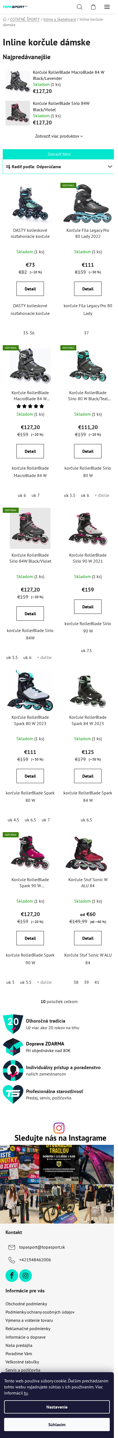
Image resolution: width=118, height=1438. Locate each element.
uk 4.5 (12, 813)
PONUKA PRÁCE (20, 1368)
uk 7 (34, 492)
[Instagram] (25, 1265)
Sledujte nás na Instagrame (58, 1130)
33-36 (27, 331)
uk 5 (9, 974)
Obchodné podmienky (26, 1293)
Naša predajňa (18, 1335)
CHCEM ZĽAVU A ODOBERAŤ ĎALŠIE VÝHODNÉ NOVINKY (57, 1395)
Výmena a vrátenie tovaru (29, 1309)
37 (83, 331)
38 (73, 974)
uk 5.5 (66, 492)
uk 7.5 (83, 646)
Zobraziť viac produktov (55, 136)
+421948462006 (35, 1249)
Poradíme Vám (18, 1343)
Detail (29, 287)
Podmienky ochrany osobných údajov (40, 1301)
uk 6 (21, 492)
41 (93, 974)
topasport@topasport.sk (42, 1236)
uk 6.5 (29, 813)
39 (83, 974)
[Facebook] (11, 1265)
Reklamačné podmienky (27, 1318)
